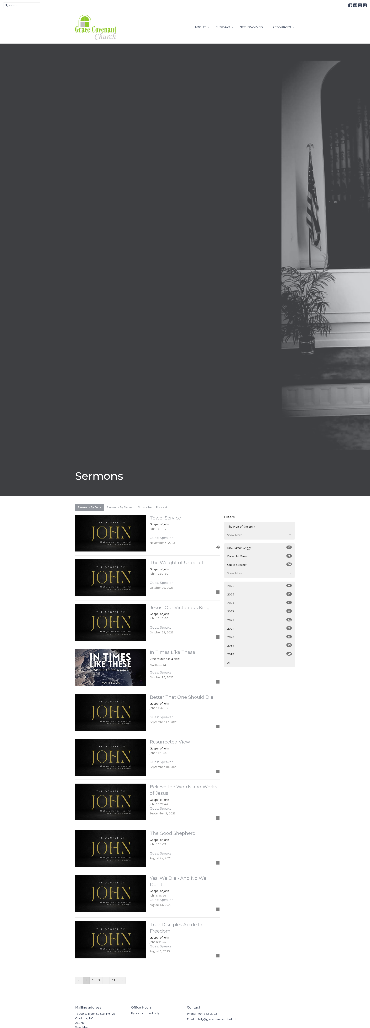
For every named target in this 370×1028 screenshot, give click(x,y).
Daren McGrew (258, 556)
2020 (258, 637)
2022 (258, 620)
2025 (258, 594)
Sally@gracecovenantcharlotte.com (218, 1019)
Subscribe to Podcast (152, 507)
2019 (258, 645)
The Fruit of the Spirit (241, 526)
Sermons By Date (89, 507)
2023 (258, 611)
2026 (258, 586)
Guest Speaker (258, 564)
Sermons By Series (120, 507)
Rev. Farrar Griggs (258, 548)
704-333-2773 (207, 1013)
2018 (258, 654)
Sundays (223, 27)
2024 (258, 603)
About (200, 27)
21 (113, 980)
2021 (258, 628)
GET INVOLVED (251, 27)
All (228, 662)
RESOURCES (281, 27)
